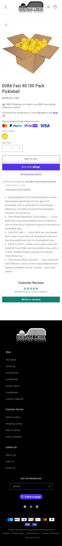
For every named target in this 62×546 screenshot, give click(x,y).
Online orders (13, 417)
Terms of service (32, 538)
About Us (11, 455)
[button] (6, 7)
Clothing (10, 366)
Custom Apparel (14, 399)
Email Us (10, 468)
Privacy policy (18, 533)
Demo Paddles (14, 436)
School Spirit (13, 386)
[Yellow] (4, 136)
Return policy (13, 430)
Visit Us (10, 461)
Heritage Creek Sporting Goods (29, 530)
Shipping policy (14, 423)
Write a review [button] (31, 299)
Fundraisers (12, 392)
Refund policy (33, 533)
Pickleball (11, 359)
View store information (18, 189)
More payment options (31, 174)
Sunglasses (12, 379)
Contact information (50, 533)
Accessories (12, 372)
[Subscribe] (49, 486)
